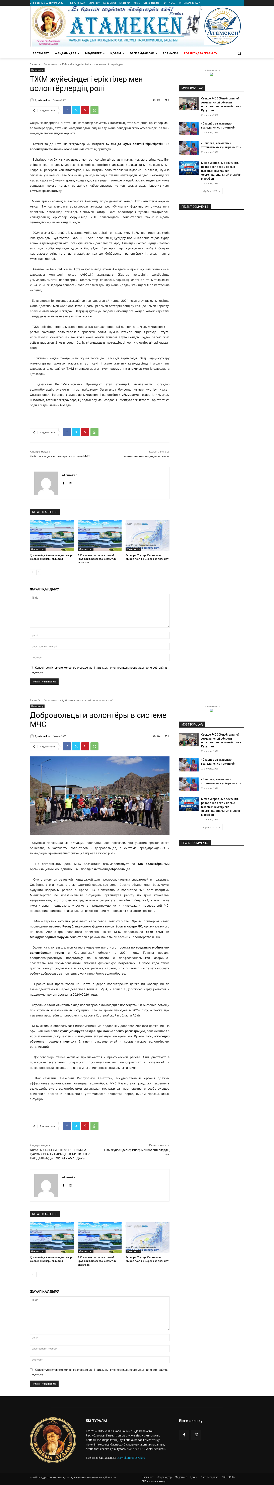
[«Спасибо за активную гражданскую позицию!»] (189, 128)
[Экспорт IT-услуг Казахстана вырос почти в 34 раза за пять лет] (147, 535)
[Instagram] (196, 1435)
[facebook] (63, 482)
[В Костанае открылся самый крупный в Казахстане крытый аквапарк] (100, 535)
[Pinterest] (85, 110)
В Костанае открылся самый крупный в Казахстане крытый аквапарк (97, 559)
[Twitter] (76, 110)
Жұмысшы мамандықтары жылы (146, 456)
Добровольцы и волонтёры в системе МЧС (60, 456)
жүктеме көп (210, 191)
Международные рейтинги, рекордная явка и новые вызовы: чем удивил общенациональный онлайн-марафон (221, 170)
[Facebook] (67, 110)
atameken (44, 99)
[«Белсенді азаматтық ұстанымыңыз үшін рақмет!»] (189, 148)
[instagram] (70, 482)
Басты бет (36, 64)
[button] (239, 53)
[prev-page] (32, 572)
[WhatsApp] (94, 110)
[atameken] (32, 100)
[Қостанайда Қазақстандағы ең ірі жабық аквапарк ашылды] (52, 535)
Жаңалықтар (51, 64)
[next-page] (38, 572)
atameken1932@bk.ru (131, 1458)
